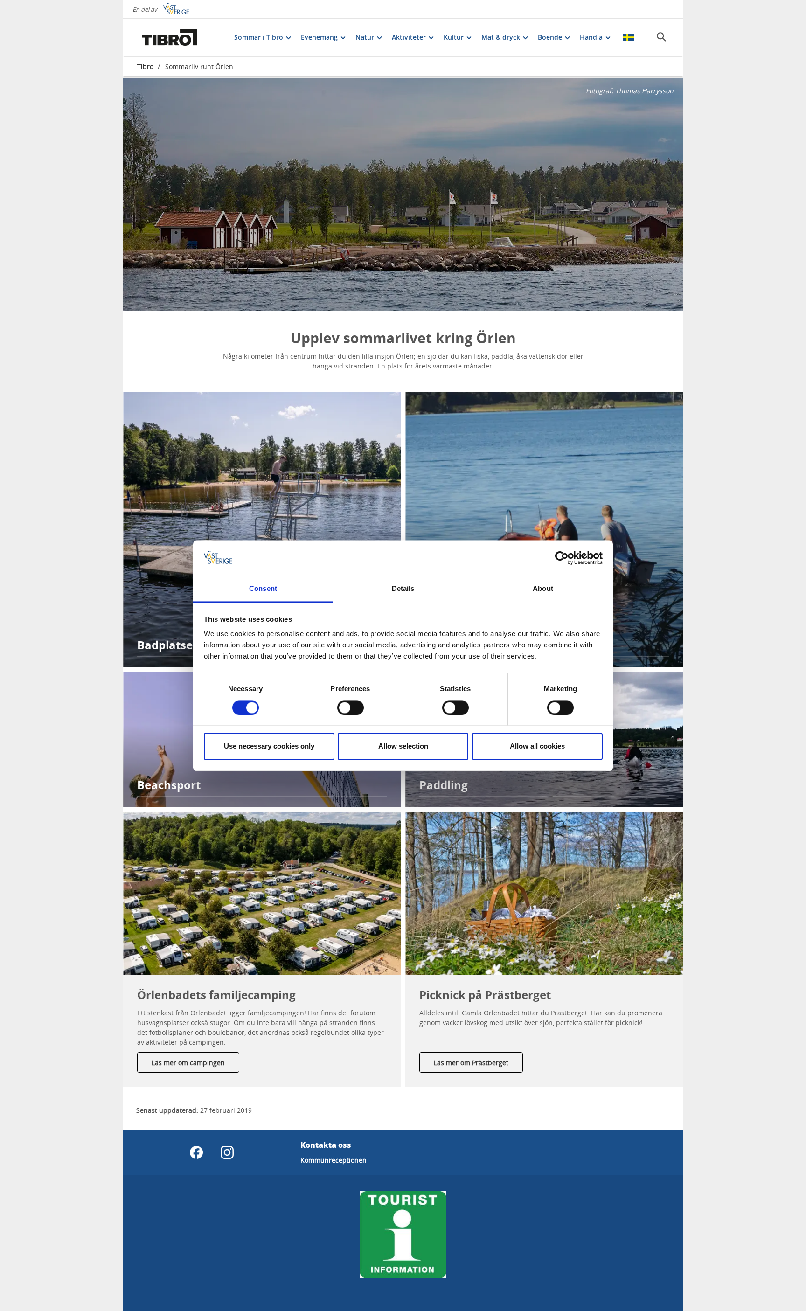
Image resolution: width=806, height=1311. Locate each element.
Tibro (145, 66)
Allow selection (403, 746)
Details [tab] (403, 589)
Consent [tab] (263, 589)
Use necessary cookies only (269, 746)
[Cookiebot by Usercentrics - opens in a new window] (562, 558)
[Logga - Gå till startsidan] (169, 37)
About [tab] (543, 589)
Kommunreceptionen (333, 1160)
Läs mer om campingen (188, 1062)
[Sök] (661, 37)
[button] (262, 893)
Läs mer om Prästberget (471, 1062)
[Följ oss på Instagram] (227, 1152)
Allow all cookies (537, 746)
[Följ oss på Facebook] (196, 1152)
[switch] (350, 707)
